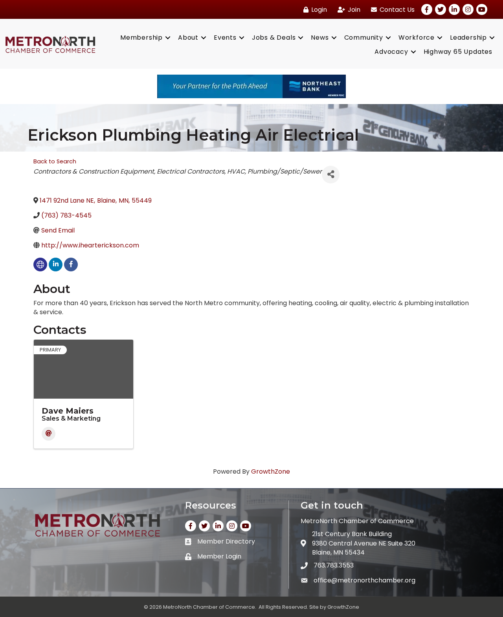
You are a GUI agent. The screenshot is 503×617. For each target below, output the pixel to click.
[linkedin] (55, 264)
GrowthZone (270, 471)
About (188, 37)
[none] (40, 264)
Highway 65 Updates (458, 51)
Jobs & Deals (274, 37)
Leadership (468, 37)
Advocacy (391, 51)
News (320, 37)
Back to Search (54, 161)
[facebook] (71, 264)
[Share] (331, 174)
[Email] (48, 434)
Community (363, 37)
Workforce (416, 37)
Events (225, 37)
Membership (141, 37)
